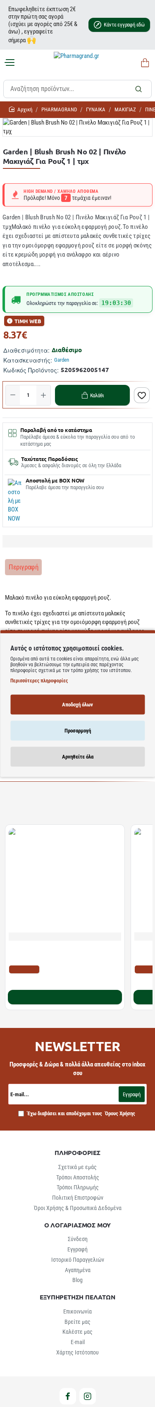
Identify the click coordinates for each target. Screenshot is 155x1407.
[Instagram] (87, 1396)
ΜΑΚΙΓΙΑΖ (125, 109)
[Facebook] (68, 1396)
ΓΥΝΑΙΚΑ (95, 109)
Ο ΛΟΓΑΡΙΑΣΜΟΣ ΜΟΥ (77, 1225)
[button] (92, 395)
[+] (43, 395)
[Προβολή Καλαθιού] (143, 63)
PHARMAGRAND (59, 109)
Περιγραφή (23, 567)
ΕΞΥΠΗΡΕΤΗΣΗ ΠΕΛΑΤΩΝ (77, 1297)
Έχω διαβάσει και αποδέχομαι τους (80, 1113)
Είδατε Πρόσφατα (127, 804)
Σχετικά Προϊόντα (33, 804)
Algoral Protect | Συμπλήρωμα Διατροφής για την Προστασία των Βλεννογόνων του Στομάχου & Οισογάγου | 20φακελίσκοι (61, 953)
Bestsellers (80, 804)
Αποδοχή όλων (77, 704)
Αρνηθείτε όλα (77, 756)
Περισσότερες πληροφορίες (39, 680)
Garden (61, 360)
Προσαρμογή (77, 730)
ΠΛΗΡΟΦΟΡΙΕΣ (77, 1152)
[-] (13, 395)
